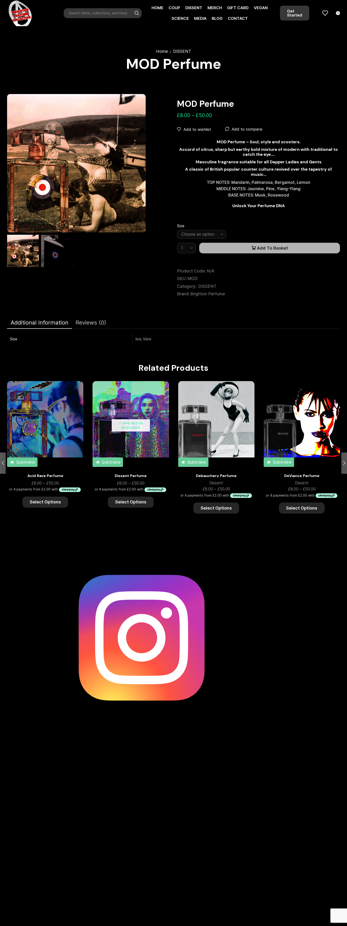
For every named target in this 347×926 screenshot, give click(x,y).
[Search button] (136, 13)
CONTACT (238, 18)
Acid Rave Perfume (45, 475)
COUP (174, 7)
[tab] (39, 323)
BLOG (217, 18)
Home (162, 51)
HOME (157, 7)
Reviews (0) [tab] (91, 322)
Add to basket (272, 248)
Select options (74, 404)
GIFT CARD (238, 7)
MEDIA (200, 18)
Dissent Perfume (131, 475)
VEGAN (261, 7)
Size (180, 226)
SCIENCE (180, 18)
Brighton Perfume (207, 293)
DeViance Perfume (301, 475)
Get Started (294, 13)
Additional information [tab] (39, 322)
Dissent (216, 483)
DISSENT (193, 7)
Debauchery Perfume (216, 475)
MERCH (214, 7)
